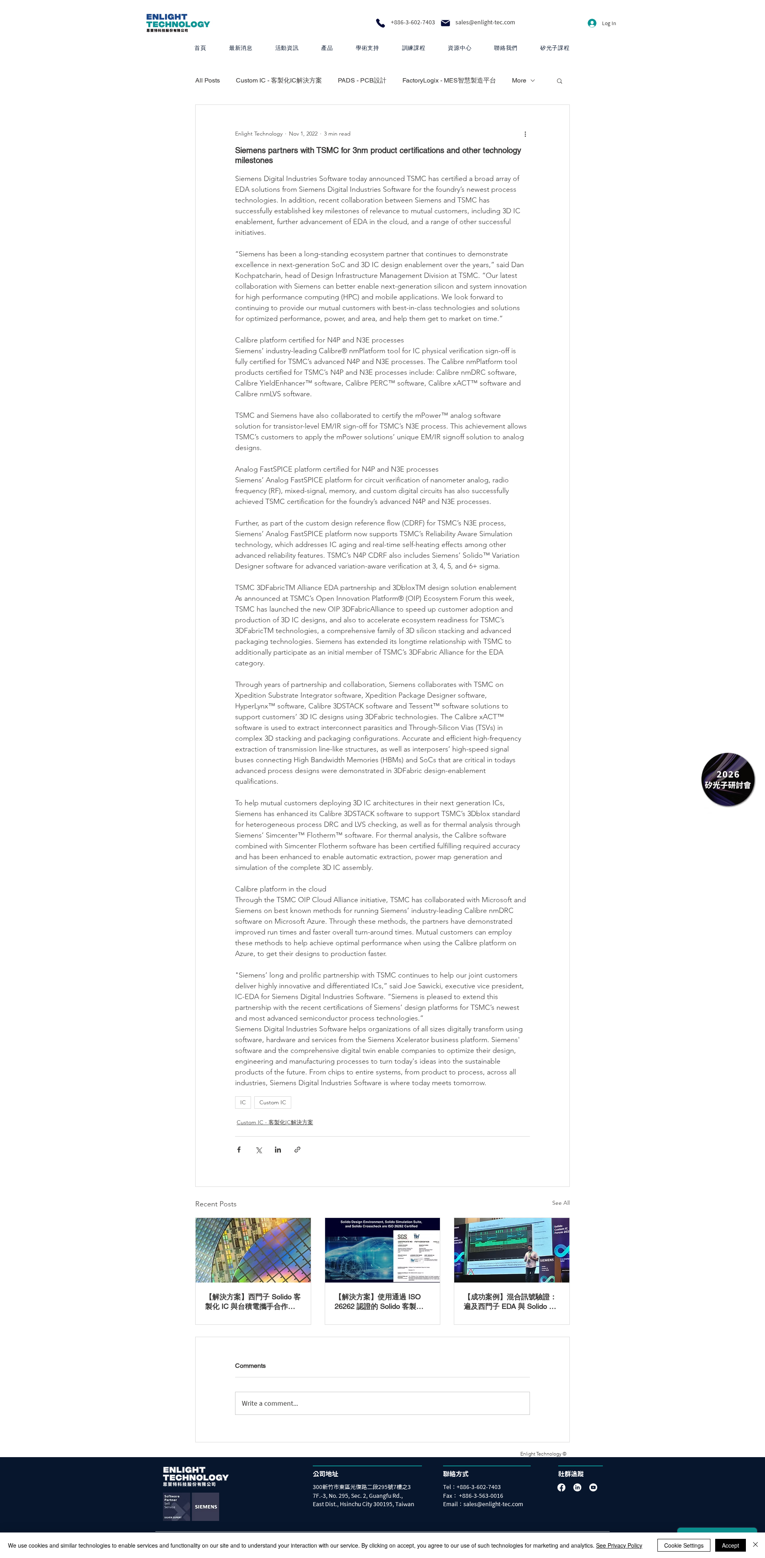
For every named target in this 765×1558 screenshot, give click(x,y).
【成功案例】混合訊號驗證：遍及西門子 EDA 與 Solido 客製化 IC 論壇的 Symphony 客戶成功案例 (510, 1301)
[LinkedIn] (577, 1487)
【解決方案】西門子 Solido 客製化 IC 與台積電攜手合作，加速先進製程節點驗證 (253, 1301)
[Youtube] (593, 1487)
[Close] (755, 1545)
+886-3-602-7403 (413, 22)
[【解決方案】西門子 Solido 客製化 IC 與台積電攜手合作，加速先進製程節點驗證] (253, 1250)
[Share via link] (297, 1149)
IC (243, 1102)
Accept (730, 1545)
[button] (327, 48)
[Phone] (380, 23)
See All (561, 1202)
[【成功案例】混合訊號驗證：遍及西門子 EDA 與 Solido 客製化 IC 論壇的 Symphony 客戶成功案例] (511, 1250)
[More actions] (525, 133)
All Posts (207, 80)
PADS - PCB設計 (362, 80)
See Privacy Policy (619, 1545)
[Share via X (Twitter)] (258, 1149)
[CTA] (727, 779)
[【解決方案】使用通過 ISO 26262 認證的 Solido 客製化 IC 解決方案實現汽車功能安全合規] (382, 1250)
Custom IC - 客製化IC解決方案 (279, 80)
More (519, 80)
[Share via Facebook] (239, 1149)
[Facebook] (561, 1487)
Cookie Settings (684, 1545)
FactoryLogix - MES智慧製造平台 (449, 80)
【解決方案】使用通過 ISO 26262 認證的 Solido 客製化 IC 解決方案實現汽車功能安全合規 (382, 1301)
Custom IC (272, 1102)
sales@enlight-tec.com (485, 22)
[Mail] (445, 23)
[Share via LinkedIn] (278, 1149)
